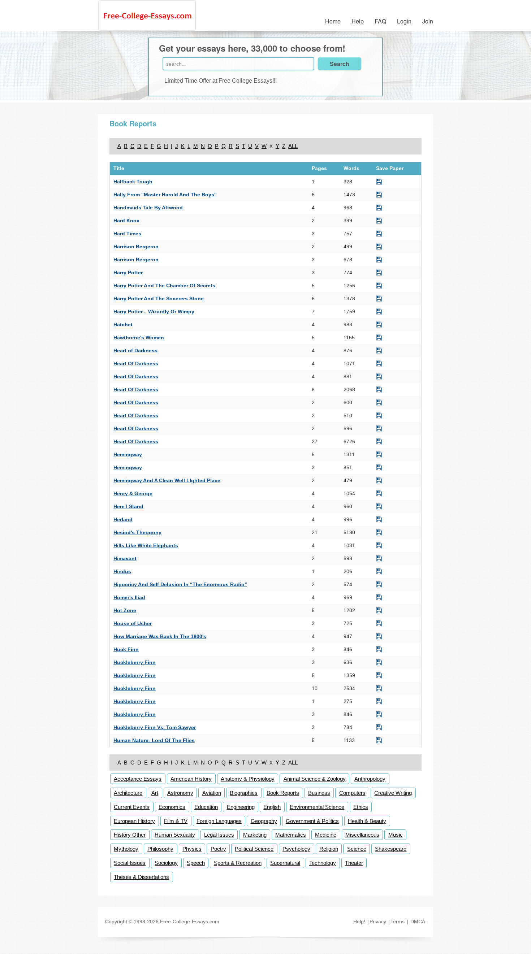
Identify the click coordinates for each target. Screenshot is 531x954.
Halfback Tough (132, 181)
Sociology (166, 863)
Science (356, 849)
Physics (192, 849)
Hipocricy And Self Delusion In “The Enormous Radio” (180, 584)
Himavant (125, 558)
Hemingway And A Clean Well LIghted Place (166, 480)
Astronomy (180, 793)
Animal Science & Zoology (315, 779)
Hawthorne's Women (138, 337)
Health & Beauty (367, 821)
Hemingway (127, 454)
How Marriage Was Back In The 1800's (159, 636)
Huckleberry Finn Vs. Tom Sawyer (154, 727)
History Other (130, 835)
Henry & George (132, 493)
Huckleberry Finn (134, 662)
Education (206, 807)
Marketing (255, 835)
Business (319, 793)
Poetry (218, 849)
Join (427, 21)
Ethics (360, 807)
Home (333, 21)
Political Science (254, 849)
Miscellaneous (362, 835)
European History (134, 821)
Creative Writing (393, 793)
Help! (359, 921)
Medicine (325, 835)
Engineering (241, 807)
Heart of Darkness (135, 350)
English (272, 807)
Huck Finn (126, 649)
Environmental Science (317, 807)
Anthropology (369, 779)
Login (404, 21)
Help (357, 21)
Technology (322, 863)
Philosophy (160, 849)
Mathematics (290, 835)
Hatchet (123, 324)
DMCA (417, 921)
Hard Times (127, 233)
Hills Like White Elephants (145, 545)
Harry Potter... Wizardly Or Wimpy (153, 311)
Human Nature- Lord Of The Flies (154, 740)
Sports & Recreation (238, 863)
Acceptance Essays (137, 779)
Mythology (126, 849)
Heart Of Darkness (135, 363)
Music (395, 835)
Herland (123, 519)
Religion (328, 849)
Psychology (296, 849)
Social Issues (130, 863)
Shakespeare (390, 849)
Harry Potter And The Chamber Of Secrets (164, 285)
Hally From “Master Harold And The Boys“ (165, 194)
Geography (264, 821)
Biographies (244, 793)
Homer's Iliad (129, 597)
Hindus (122, 571)
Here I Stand (128, 506)
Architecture (128, 793)
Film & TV (175, 821)
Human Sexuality (175, 835)
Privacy (378, 921)
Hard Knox (126, 220)
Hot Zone (124, 610)
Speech (196, 863)
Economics (172, 807)
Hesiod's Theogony (137, 532)
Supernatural (285, 863)
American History (191, 779)
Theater (354, 863)
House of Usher (132, 623)
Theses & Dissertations (141, 877)
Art (154, 793)
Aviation (211, 793)
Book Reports (283, 793)
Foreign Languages (219, 821)
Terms (397, 921)
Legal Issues (219, 835)
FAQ (380, 21)
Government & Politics (312, 821)
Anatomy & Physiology (248, 779)
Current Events (132, 807)
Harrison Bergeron (136, 246)
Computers (352, 793)
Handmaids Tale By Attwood (148, 207)
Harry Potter (128, 272)
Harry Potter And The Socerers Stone (158, 298)
